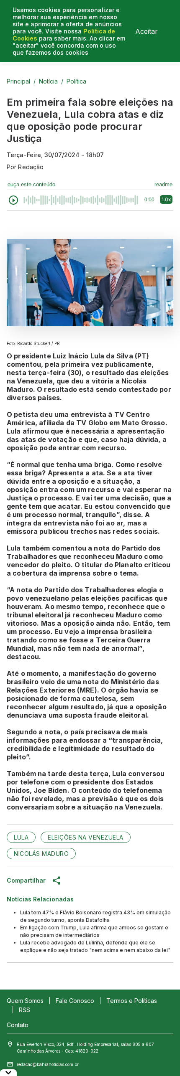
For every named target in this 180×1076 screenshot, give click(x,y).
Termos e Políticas (131, 1000)
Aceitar (146, 31)
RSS (24, 1009)
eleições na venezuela (85, 837)
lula (21, 837)
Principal (18, 81)
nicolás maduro (41, 853)
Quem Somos (25, 1000)
